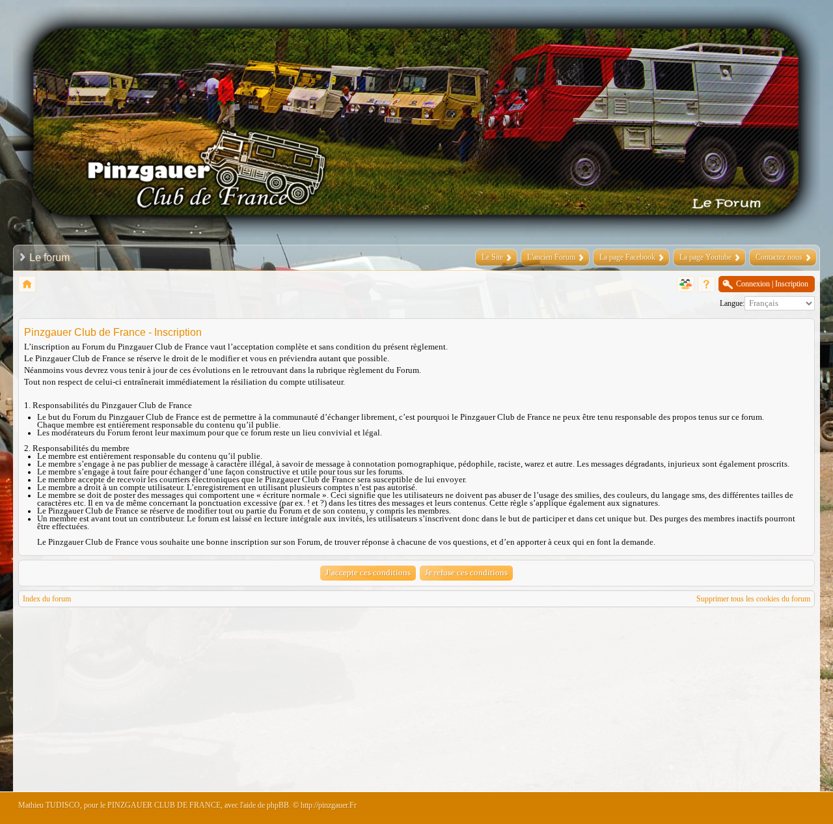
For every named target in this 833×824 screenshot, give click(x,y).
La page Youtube (705, 257)
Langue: (732, 303)
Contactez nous (779, 257)
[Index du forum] (27, 284)
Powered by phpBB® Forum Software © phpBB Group (795, 808)
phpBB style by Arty (756, 808)
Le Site (492, 257)
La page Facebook (627, 257)
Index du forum (47, 598)
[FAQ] (706, 284)
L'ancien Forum (551, 257)
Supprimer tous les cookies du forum (753, 598)
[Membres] (685, 284)
